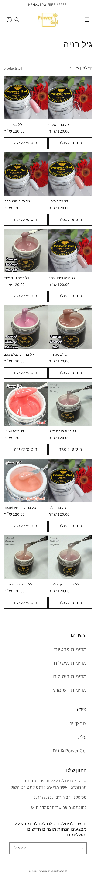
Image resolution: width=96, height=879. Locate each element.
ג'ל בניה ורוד (13, 125)
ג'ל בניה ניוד (57, 354)
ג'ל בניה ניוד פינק (17, 278)
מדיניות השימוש (70, 690)
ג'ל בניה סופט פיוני (62, 431)
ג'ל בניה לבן (57, 508)
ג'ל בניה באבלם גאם (19, 354)
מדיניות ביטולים (70, 676)
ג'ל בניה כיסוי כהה (62, 278)
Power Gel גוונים (70, 750)
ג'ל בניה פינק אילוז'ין (63, 584)
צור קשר (78, 723)
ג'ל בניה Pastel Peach (20, 508)
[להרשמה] (81, 848)
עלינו (81, 737)
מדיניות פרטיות (70, 649)
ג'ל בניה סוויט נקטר (18, 584)
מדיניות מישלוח (70, 663)
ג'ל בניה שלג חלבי (17, 201)
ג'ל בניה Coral (14, 431)
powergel (33, 870)
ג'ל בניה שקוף (58, 125)
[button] (87, 19)
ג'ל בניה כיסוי (58, 201)
